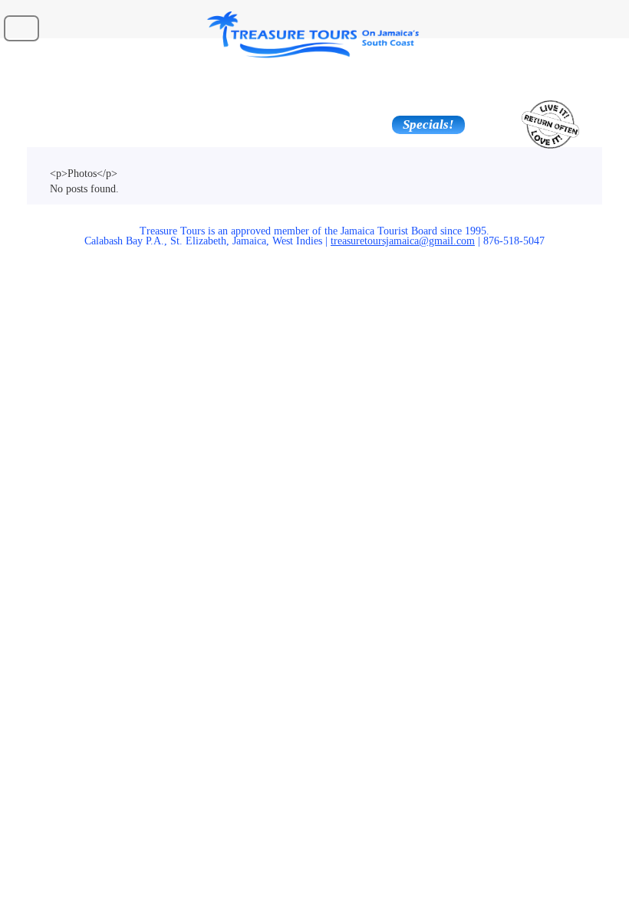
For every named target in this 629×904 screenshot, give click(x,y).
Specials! (428, 124)
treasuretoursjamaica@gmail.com (403, 241)
